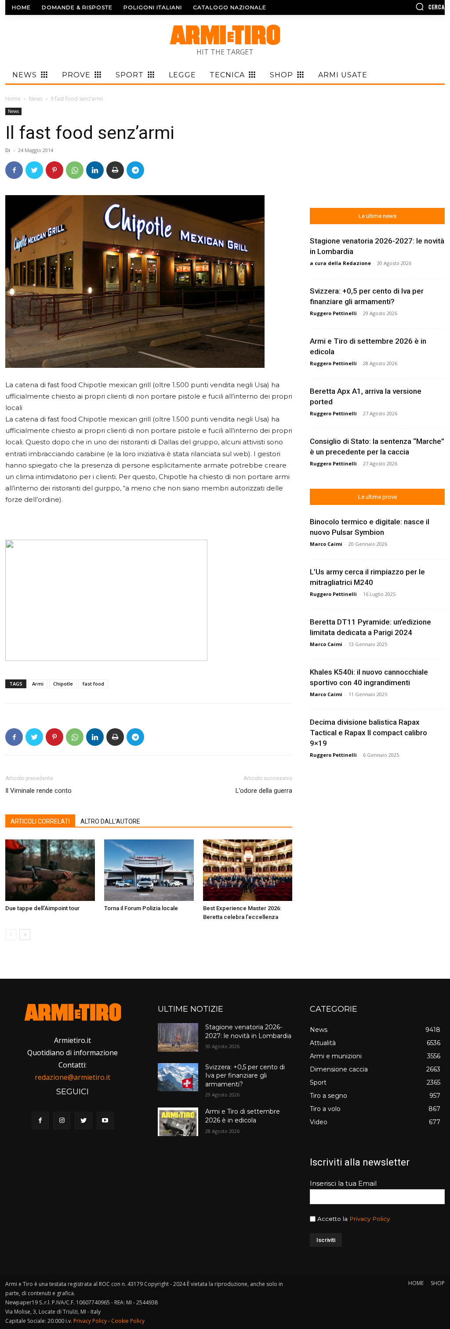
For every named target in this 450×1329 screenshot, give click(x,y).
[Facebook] (14, 170)
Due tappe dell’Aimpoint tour (42, 908)
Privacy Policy (369, 1218)
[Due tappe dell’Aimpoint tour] (50, 870)
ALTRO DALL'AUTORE (110, 821)
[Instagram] (61, 1120)
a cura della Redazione (340, 263)
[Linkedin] (95, 170)
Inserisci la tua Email (343, 1183)
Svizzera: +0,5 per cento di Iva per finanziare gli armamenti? (245, 1075)
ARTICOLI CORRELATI (40, 821)
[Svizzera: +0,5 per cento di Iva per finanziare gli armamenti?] (178, 1077)
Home (13, 98)
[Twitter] (34, 170)
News (36, 98)
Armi (38, 683)
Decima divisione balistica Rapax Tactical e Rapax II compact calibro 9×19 (368, 733)
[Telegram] (135, 170)
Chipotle (63, 683)
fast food (93, 683)
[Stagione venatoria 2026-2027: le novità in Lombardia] (178, 1037)
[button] (393, 6)
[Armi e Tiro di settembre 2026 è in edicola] (178, 1122)
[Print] (115, 170)
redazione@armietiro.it (72, 1077)
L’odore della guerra (264, 791)
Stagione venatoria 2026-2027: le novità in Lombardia (248, 1031)
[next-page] (24, 934)
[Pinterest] (54, 170)
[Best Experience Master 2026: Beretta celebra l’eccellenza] (248, 870)
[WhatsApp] (74, 170)
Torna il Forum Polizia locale (141, 908)
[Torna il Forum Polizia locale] (149, 870)
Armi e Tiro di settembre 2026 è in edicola (242, 1116)
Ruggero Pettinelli (333, 313)
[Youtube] (105, 1120)
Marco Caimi (326, 544)
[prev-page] (10, 934)
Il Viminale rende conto (38, 791)
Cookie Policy (128, 1321)
